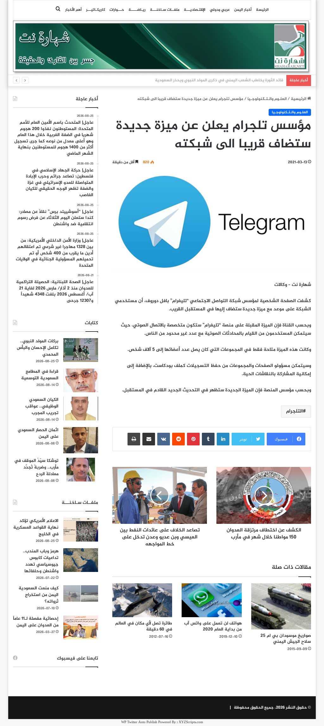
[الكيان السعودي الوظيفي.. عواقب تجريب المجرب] (80, 408)
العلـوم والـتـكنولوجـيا (267, 99)
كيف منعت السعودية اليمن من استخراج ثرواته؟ (39, 595)
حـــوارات (116, 10)
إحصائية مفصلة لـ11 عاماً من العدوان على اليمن (36, 622)
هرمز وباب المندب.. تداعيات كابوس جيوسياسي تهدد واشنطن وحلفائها (41, 561)
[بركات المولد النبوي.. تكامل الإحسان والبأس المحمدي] (80, 350)
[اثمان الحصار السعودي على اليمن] (80, 440)
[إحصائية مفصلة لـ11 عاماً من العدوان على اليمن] (80, 627)
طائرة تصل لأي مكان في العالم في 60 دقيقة (143, 626)
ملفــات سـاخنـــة (164, 10)
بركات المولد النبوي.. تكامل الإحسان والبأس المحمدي (38, 348)
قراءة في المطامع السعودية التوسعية (40, 375)
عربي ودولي (220, 10)
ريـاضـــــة (137, 10)
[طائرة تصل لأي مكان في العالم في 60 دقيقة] (142, 600)
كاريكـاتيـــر (95, 10)
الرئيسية (299, 99)
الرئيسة (262, 10)
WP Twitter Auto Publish (139, 722)
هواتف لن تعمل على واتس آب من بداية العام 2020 (213, 626)
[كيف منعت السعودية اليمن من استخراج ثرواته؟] (80, 593)
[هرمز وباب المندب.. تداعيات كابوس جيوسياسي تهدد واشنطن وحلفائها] (80, 560)
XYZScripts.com (191, 722)
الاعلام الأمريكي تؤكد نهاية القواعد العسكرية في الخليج (36, 527)
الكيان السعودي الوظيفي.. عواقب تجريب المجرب (42, 406)
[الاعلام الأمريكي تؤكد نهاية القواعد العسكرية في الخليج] (80, 530)
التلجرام (294, 411)
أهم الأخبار (73, 10)
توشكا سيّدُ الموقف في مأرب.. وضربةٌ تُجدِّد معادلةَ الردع (36, 467)
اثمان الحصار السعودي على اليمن (38, 433)
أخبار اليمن (243, 10)
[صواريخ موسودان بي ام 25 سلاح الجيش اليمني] (281, 606)
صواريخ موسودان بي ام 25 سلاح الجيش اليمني (285, 638)
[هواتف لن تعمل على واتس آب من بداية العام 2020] (212, 600)
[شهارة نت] (162, 47)
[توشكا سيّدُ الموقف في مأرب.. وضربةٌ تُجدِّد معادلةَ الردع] (80, 469)
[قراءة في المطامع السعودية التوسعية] (80, 380)
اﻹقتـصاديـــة (194, 10)
